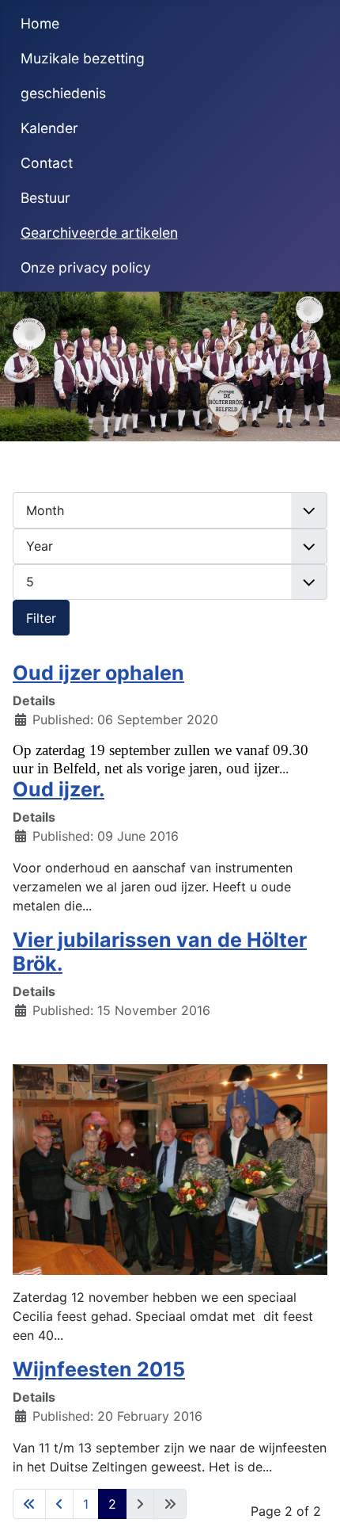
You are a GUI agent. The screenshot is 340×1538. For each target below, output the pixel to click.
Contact (47, 163)
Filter (41, 618)
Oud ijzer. (58, 789)
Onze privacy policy (86, 267)
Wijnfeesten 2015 (99, 1369)
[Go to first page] (29, 1504)
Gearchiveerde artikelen (99, 232)
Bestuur (45, 197)
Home (40, 23)
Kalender (49, 128)
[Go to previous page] (59, 1504)
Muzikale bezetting (83, 58)
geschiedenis (63, 93)
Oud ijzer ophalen (98, 673)
